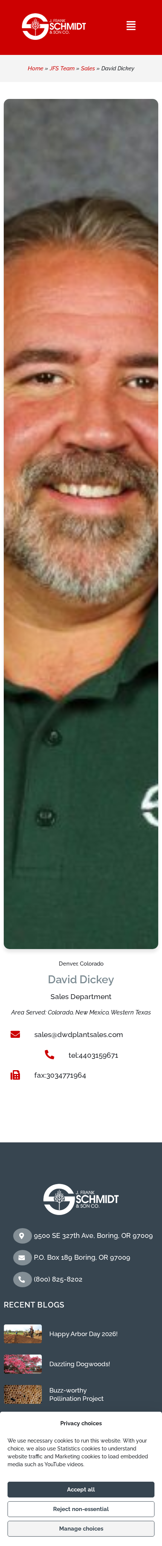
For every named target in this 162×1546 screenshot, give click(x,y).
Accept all (81, 1489)
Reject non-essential (81, 1509)
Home (35, 68)
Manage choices (81, 1528)
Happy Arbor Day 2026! (83, 1334)
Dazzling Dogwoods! (79, 1364)
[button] (131, 25)
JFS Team (62, 68)
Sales (88, 68)
